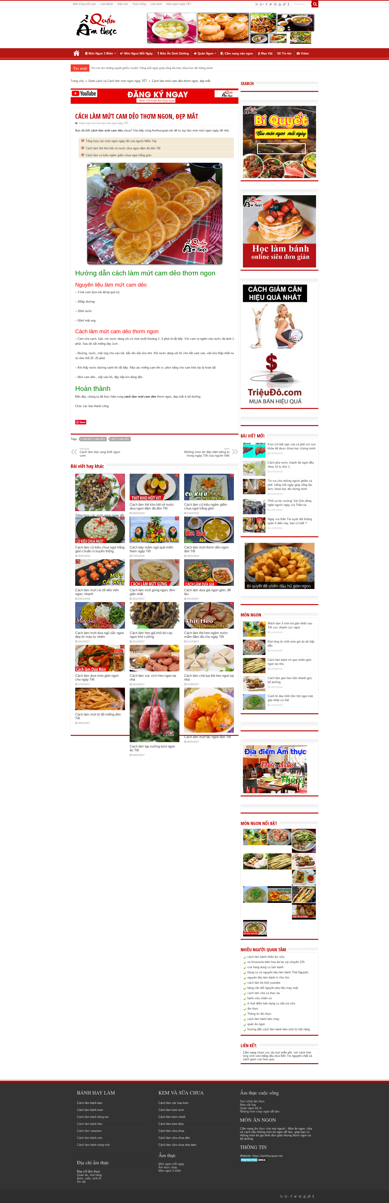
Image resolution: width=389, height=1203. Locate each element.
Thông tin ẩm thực (259, 1013)
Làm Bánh (106, 4)
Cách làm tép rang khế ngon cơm (100, 452)
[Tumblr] (288, 4)
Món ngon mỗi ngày (171, 1164)
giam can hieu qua (262, 1059)
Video (305, 53)
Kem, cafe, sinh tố (89, 1178)
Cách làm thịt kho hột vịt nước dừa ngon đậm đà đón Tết (123, 148)
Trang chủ (76, 53)
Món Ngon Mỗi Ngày (138, 53)
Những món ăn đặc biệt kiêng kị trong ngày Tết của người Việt (206, 452)
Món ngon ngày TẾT (178, 4)
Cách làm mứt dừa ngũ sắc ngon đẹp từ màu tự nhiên (99, 635)
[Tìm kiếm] (315, 4)
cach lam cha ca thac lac (263, 993)
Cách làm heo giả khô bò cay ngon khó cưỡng (151, 635)
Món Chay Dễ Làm (84, 4)
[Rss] (256, 4)
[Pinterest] (275, 4)
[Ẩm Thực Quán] (96, 24)
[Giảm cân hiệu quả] (275, 316)
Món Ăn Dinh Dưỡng (174, 53)
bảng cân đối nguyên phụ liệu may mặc (273, 988)
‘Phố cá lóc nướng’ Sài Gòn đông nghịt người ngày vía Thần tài (129, 68)
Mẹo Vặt (266, 53)
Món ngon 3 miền (169, 1170)
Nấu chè (123, 4)
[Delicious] (284, 4)
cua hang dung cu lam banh (265, 967)
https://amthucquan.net (267, 1156)
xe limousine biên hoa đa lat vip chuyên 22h (276, 962)
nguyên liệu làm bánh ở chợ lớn (268, 977)
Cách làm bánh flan (89, 1124)
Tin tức (287, 53)
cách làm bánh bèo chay (263, 1019)
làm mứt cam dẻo (93, 439)
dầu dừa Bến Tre (280, 1056)
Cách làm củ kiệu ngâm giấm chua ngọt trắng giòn (118, 155)
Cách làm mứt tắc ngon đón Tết (207, 737)
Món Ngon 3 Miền (100, 53)
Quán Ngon (205, 53)
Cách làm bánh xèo (89, 1138)
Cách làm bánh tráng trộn (93, 1144)
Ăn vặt (81, 1181)
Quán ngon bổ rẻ (251, 1108)
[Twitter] (271, 4)
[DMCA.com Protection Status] (254, 1160)
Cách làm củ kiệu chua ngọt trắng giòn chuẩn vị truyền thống (99, 549)
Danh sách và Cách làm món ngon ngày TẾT (117, 81)
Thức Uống (139, 4)
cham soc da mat (268, 1052)
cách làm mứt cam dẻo (107, 130)
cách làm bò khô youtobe (263, 982)
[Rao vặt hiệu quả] (275, 379)
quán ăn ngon (256, 1024)
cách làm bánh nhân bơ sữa (265, 956)
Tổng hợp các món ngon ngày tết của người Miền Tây (121, 141)
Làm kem (156, 4)
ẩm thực (252, 1008)
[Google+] (261, 4)
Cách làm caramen (89, 1131)
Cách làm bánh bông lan (93, 1117)
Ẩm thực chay (167, 1167)
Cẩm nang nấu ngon (239, 53)
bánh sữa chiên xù (259, 998)
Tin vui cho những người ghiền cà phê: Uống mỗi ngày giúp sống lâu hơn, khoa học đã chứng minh (290, 485)
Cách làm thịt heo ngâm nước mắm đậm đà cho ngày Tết (206, 635)
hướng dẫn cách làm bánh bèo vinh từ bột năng (278, 1029)
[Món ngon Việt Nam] (230, 27)
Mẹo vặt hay (248, 1104)
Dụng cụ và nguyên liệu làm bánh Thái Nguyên (277, 972)
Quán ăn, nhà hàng (89, 1175)
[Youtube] (280, 4)
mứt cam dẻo (120, 439)
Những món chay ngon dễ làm (259, 1111)
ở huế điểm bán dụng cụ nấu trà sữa (271, 1003)
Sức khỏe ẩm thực (252, 1101)
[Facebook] (266, 4)
